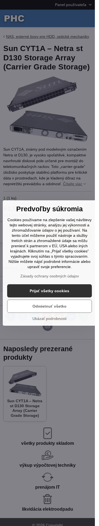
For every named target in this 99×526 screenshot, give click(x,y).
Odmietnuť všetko (49, 306)
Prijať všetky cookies (49, 291)
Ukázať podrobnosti (49, 318)
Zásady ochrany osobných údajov (49, 276)
